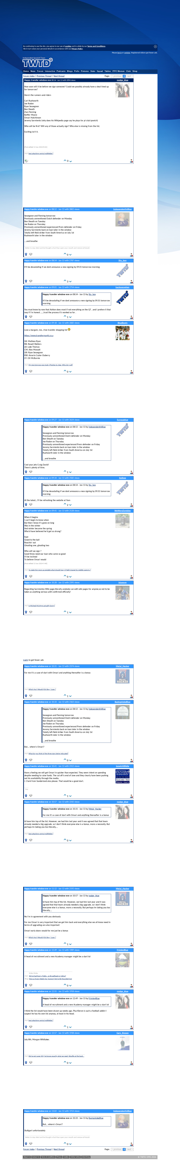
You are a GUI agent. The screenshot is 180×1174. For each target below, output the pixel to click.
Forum (40, 71)
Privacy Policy (77, 49)
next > (130, 76)
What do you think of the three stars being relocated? (48, 754)
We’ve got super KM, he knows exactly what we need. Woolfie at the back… (56, 1056)
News (33, 71)
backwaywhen (122, 287)
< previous (116, 76)
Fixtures (85, 71)
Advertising (86, 1157)
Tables (108, 71)
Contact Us (36, 1157)
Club (128, 71)
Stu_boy (123, 261)
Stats (92, 71)
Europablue (122, 420)
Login (25, 660)
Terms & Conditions (48, 1157)
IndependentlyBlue (122, 209)
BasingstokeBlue (122, 702)
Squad (100, 71)
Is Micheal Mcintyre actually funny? (42, 606)
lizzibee (122, 478)
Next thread (59, 76)
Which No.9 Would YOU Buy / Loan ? (42, 689)
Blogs (70, 71)
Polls (76, 71)
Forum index (29, 76)
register (127, 53)
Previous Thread (44, 76)
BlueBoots (122, 323)
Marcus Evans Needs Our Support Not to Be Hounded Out (50, 979)
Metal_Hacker (122, 666)
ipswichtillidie (122, 766)
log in (119, 53)
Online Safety (75, 1157)
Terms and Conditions (96, 46)
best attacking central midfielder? (41, 154)
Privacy (59, 1157)
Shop (135, 71)
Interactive (50, 71)
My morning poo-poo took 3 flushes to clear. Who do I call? (51, 365)
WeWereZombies (122, 511)
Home (26, 71)
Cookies (66, 1157)
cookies (68, 46)
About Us (27, 1157)
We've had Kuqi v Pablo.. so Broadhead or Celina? (47, 976)
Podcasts (61, 71)
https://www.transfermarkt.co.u (38, 336)
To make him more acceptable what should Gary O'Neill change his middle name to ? (60, 570)
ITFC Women (118, 71)
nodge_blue (122, 80)
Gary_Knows (123, 1033)
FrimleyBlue (122, 950)
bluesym (123, 583)
